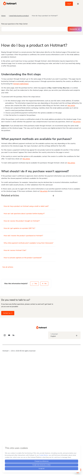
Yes (35, 283)
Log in (69, 4)
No (45, 283)
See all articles (7, 267)
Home (3, 16)
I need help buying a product (19, 16)
